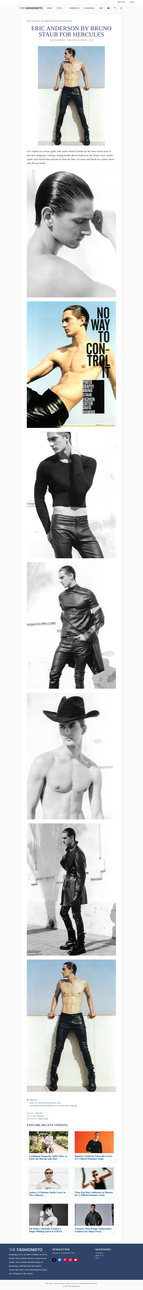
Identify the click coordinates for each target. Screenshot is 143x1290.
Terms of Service (72, 1283)
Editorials (36, 21)
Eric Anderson (34, 151)
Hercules (39, 1113)
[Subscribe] (108, 8)
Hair (101, 8)
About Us (99, 1256)
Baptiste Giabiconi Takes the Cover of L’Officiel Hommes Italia (93, 1157)
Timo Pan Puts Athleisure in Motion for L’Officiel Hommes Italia (94, 1193)
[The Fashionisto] (31, 8)
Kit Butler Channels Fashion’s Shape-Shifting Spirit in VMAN (45, 1230)
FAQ (97, 1258)
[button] (115, 8)
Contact (99, 1253)
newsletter (69, 1253)
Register (121, 2)
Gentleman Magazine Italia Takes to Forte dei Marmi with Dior (48, 1157)
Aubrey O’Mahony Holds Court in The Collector (47, 1193)
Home (49, 8)
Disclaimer (50, 1283)
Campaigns (74, 8)
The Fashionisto (57, 40)
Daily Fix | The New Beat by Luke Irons (45, 1103)
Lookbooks (89, 8)
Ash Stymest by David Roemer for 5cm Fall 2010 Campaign (53, 1106)
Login (132, 2)
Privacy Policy (60, 1283)
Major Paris (99, 155)
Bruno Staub (38, 163)
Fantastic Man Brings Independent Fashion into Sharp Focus (93, 1230)
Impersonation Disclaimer (88, 1283)
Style (59, 8)
